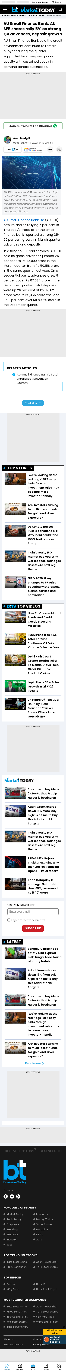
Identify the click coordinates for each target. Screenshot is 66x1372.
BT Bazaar (57, 2)
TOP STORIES (19, 468)
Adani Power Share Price (47, 1262)
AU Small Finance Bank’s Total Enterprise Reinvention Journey (37, 379)
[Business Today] (33, 9)
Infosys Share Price (18, 1316)
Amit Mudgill (21, 138)
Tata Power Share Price (18, 1327)
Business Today (40, 2)
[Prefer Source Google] (12, 149)
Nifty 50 (41, 1284)
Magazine (42, 1229)
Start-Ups (12, 1234)
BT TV (39, 1234)
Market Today (15, 1214)
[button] (59, 1367)
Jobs (9, 1244)
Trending (12, 1229)
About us (9, 1339)
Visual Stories (44, 1224)
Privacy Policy (41, 1344)
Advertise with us (13, 1344)
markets (22, 15)
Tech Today (14, 1219)
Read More (31, 403)
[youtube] (12, 1196)
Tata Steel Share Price (47, 1267)
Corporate (13, 1224)
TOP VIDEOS (28, 606)
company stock (36, 15)
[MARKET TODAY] (19, 780)
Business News (9, 15)
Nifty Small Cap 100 (47, 1289)
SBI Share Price (45, 1316)
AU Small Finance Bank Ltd (24, 220)
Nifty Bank (13, 1289)
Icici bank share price (18, 1321)
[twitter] (18, 1196)
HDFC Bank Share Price (18, 1267)
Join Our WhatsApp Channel (30, 126)
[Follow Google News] (33, 149)
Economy (42, 1214)
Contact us (39, 1339)
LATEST (14, 941)
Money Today (44, 1219)
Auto (39, 1239)
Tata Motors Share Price (18, 1262)
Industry (12, 1239)
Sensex (11, 1284)
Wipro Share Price (47, 1321)
